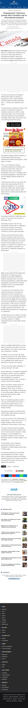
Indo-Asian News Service (13, 26)
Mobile (3, 638)
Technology (5, 640)
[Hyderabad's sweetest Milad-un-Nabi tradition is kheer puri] (24, 552)
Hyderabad (3, 7)
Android (17, 482)
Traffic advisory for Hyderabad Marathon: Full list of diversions (11, 545)
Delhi (3, 613)
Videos (3, 632)
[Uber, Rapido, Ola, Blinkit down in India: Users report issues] (24, 520)
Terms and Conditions (11, 701)
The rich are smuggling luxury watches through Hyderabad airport (10, 565)
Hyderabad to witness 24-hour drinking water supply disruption (11, 539)
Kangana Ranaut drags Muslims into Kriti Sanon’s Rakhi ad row (11, 558)
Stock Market (5, 687)
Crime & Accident (6, 648)
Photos (3, 630)
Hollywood (4, 656)
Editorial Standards (13, 696)
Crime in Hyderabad (7, 646)
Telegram (21, 479)
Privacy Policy (21, 698)
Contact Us (22, 696)
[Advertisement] (14, 77)
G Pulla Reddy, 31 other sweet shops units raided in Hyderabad (10, 513)
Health (3, 664)
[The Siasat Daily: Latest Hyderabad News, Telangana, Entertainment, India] (14, 3)
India (14, 7)
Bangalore (4, 679)
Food (3, 666)
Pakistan (4, 620)
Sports (3, 658)
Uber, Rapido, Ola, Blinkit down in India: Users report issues (11, 520)
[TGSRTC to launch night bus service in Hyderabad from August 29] (24, 533)
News (16, 10)
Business (4, 685)
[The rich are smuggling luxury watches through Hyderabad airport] (24, 565)
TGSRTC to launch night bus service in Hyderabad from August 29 (10, 533)
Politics (4, 615)
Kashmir (4, 622)
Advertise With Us (7, 698)
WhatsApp (15, 479)
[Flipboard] (19, 470)
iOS (22, 482)
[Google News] (8, 470)
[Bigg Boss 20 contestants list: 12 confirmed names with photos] (24, 526)
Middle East (19, 7)
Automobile (5, 689)
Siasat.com (11, 10)
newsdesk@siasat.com (14, 578)
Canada (9, 466)
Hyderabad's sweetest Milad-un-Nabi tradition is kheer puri (10, 552)
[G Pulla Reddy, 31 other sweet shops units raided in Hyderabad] (24, 513)
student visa (15, 466)
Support (15, 698)
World (19, 10)
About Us (5, 696)
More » (20, 500)
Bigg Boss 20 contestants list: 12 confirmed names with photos (9, 526)
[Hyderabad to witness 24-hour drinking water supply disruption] (24, 539)
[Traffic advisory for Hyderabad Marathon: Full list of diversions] (24, 545)
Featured (4, 609)
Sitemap (20, 701)
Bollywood (4, 654)
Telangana (9, 7)
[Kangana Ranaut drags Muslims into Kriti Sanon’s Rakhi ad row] (24, 558)
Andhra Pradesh (6, 675)
